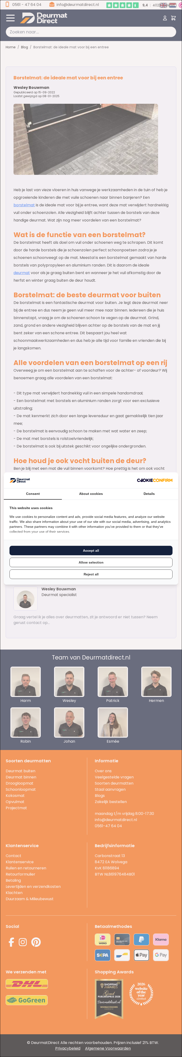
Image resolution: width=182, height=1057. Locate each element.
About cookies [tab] (91, 494)
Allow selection (91, 562)
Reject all (91, 574)
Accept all (91, 550)
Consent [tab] (33, 494)
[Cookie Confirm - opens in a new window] (155, 480)
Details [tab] (149, 494)
